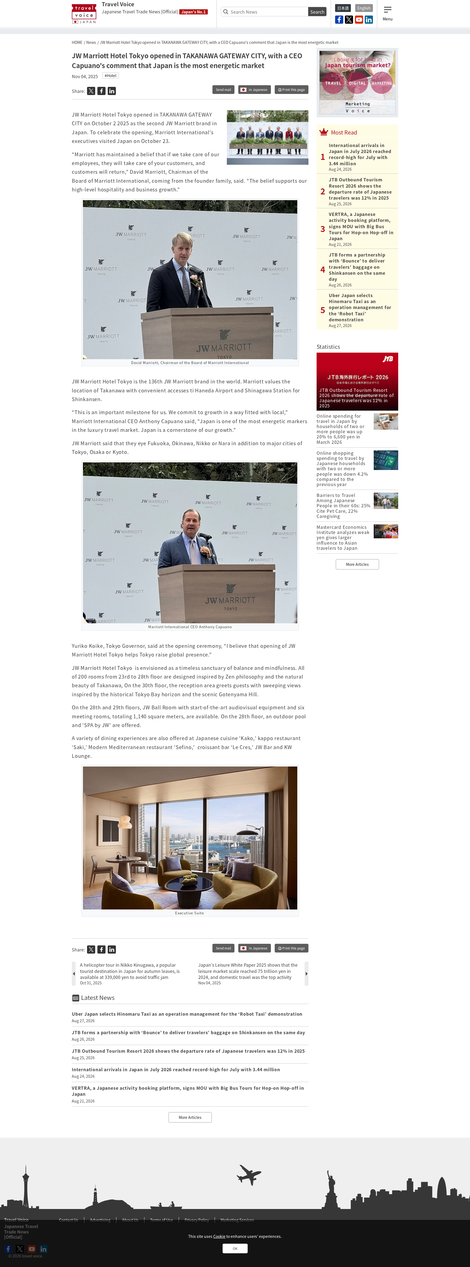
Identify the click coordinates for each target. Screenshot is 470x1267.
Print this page (293, 89)
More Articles (190, 1117)
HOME (77, 42)
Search (317, 11)
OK (235, 1248)
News (91, 42)
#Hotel (110, 75)
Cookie (219, 1236)
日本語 (343, 8)
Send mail (223, 89)
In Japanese (258, 89)
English (364, 8)
